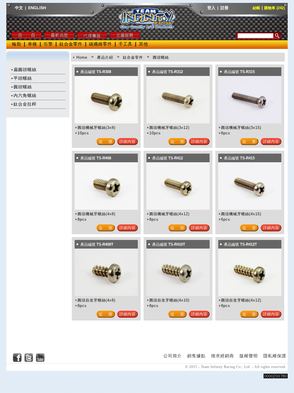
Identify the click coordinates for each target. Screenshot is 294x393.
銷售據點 (196, 355)
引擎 (48, 43)
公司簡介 (172, 355)
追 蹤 (106, 141)
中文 (19, 7)
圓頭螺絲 (22, 86)
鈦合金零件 (70, 43)
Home (81, 57)
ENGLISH (37, 7)
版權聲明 (248, 355)
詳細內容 (127, 141)
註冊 (224, 7)
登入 (211, 7)
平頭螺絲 (22, 78)
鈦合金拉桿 (24, 104)
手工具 (125, 43)
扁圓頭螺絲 (24, 69)
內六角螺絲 (24, 95)
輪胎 (16, 43)
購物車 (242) (274, 8)
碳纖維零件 (100, 43)
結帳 (256, 8)
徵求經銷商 (222, 355)
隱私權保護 (274, 355)
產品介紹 (105, 57)
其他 (143, 43)
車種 (32, 43)
